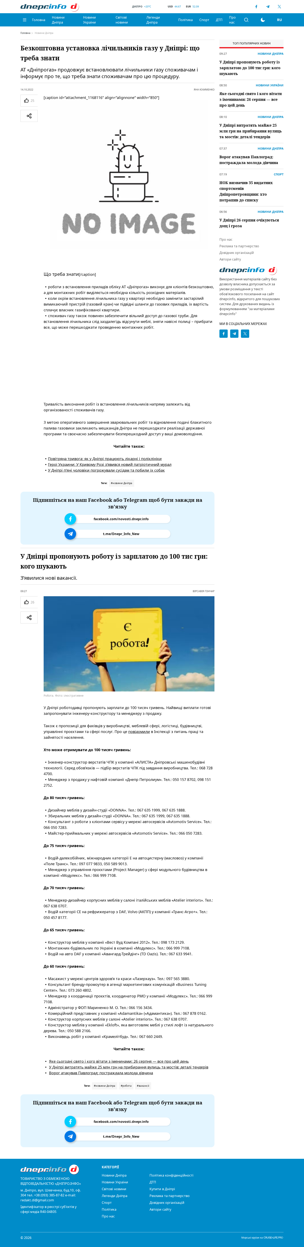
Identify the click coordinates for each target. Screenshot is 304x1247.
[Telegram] (268, 6)
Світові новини (122, 20)
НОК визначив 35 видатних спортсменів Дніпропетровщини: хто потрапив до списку (246, 191)
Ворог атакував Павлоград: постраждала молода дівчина (101, 1072)
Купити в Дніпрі (162, 1189)
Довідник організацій (236, 252)
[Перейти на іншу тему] (263, 20)
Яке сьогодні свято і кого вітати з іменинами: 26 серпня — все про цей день (119, 1061)
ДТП (219, 20)
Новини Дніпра (58, 20)
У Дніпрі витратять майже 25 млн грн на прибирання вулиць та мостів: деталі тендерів (128, 1067)
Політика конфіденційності (171, 1175)
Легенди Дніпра (153, 20)
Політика (185, 20)
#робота (126, 1086)
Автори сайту (230, 259)
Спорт (204, 20)
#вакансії (143, 1086)
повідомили (139, 731)
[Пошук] (246, 20)
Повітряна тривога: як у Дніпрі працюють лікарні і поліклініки (105, 458)
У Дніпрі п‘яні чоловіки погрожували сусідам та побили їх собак (106, 470)
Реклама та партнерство (239, 246)
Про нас (232, 20)
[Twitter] (279, 6)
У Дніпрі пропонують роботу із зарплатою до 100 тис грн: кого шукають (249, 67)
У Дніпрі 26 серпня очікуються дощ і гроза (249, 223)
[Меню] (24, 20)
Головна (38, 20)
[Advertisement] (129, 366)
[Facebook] (256, 6)
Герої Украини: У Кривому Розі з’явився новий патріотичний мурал (109, 464)
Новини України (89, 20)
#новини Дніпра (121, 483)
